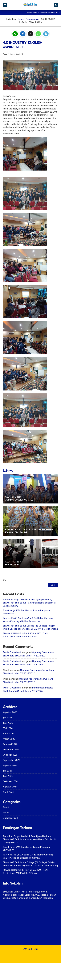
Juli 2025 (7, 770)
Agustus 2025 (10, 765)
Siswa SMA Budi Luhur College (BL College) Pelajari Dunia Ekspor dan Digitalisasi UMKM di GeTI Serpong (30, 627)
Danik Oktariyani (12, 652)
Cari (5, 580)
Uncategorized (10, 818)
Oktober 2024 (10, 781)
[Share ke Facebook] (23, 34)
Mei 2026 (8, 728)
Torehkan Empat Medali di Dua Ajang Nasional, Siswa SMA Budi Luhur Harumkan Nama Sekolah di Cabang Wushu (29, 602)
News (6, 812)
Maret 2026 (9, 738)
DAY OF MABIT (13, 565)
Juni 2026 (8, 723)
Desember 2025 (11, 749)
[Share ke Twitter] (31, 34)
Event (6, 807)
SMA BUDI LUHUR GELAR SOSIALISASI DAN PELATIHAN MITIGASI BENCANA (25, 635)
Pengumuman (32, 19)
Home (21, 19)
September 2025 (11, 760)
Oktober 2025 (10, 754)
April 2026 (8, 733)
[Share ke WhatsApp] (38, 34)
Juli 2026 (7, 717)
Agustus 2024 (10, 786)
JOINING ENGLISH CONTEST (20, 500)
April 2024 (8, 792)
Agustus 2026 (10, 712)
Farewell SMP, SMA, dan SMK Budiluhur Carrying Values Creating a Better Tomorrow (28, 620)
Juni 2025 (8, 776)
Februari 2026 (10, 744)
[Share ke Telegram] (45, 34)
